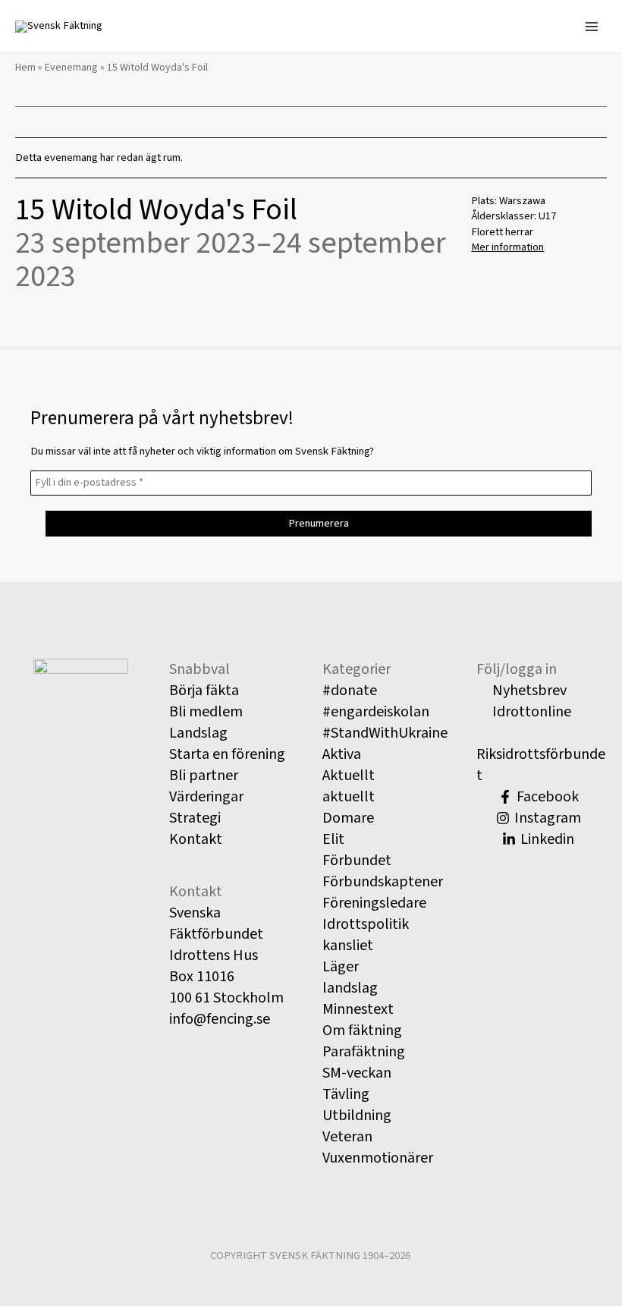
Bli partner (203, 775)
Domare (348, 818)
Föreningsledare (374, 903)
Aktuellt (348, 775)
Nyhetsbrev (528, 690)
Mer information (507, 247)
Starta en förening (227, 754)
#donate (349, 690)
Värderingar (206, 796)
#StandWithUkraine (385, 733)
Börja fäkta (204, 690)
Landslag (198, 733)
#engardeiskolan (375, 711)
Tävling (345, 1094)
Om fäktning (362, 1030)
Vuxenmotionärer (377, 1158)
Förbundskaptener (382, 881)
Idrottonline (530, 711)
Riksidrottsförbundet (540, 765)
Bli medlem (206, 711)
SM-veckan (356, 1073)
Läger (340, 966)
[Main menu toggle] (591, 26)
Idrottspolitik (365, 924)
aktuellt (348, 796)
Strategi (195, 818)
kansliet (347, 945)
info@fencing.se (219, 1019)
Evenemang (71, 67)
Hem (25, 67)
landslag (350, 988)
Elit (333, 839)
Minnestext (358, 1009)
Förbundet (356, 860)
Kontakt (195, 839)
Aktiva (341, 754)
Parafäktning (363, 1051)
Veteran (347, 1136)
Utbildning (356, 1115)
